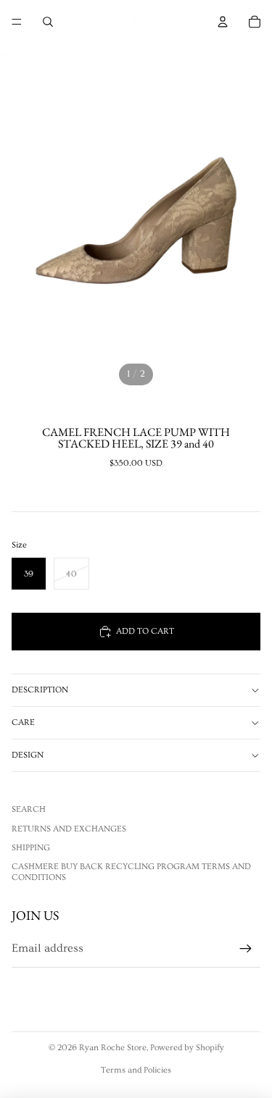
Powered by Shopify (187, 1047)
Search (29, 809)
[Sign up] (245, 948)
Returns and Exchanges (69, 829)
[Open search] (48, 22)
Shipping (31, 847)
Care (23, 722)
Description (40, 690)
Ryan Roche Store (113, 1047)
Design (28, 755)
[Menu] (16, 21)
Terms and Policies (136, 1070)
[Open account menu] (223, 22)
